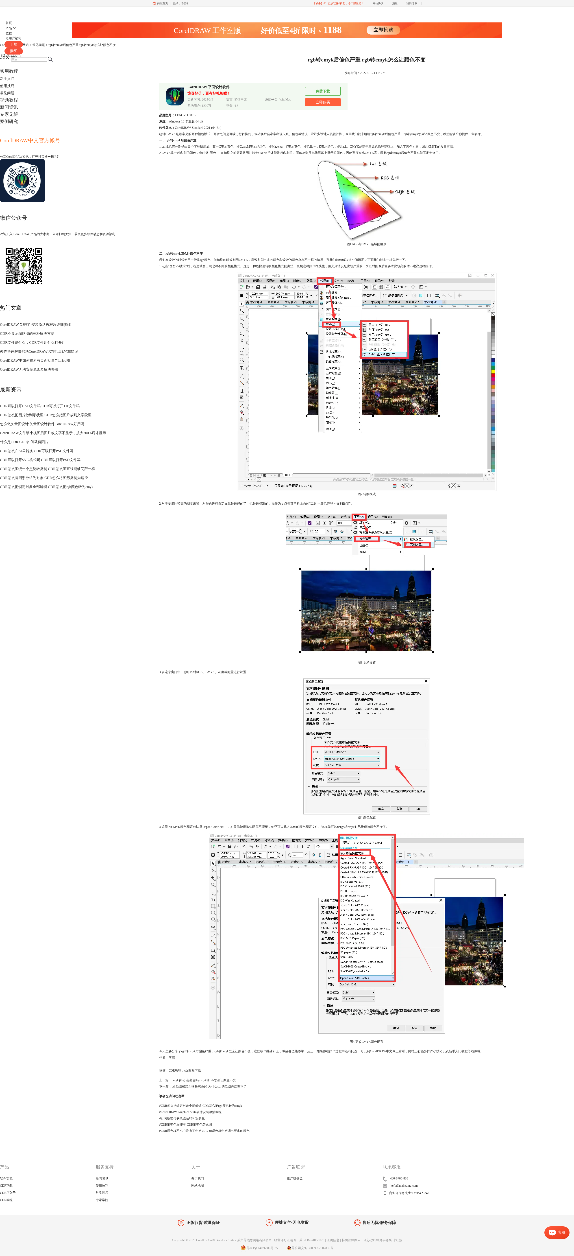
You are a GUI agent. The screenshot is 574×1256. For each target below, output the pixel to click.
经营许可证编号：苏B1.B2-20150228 (299, 1240)
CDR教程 (175, 1070)
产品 (9, 28)
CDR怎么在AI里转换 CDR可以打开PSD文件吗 (36, 451)
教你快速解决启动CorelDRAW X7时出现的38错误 (39, 351)
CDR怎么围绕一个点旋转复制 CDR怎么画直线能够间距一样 (47, 469)
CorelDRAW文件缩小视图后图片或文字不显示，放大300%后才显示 (53, 433)
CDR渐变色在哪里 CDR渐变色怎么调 (185, 1124)
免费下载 (323, 91)
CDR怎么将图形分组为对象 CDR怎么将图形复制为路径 (44, 478)
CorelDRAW (17, 12)
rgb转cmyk (377, 134)
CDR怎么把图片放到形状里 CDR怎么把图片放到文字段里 (45, 415)
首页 (9, 23)
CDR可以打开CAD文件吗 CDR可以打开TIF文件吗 (40, 406)
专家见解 (9, 114)
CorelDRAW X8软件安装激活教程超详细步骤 (35, 324)
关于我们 (197, 1178)
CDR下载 (6, 1185)
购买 (13, 51)
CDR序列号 (8, 1193)
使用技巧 (7, 86)
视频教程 (9, 99)
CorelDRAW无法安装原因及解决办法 (29, 369)
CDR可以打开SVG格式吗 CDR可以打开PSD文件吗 (40, 460)
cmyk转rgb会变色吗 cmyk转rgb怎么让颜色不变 (204, 1080)
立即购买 (323, 102)
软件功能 (6, 1178)
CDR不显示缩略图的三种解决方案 (27, 333)
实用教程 (9, 71)
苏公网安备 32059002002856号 (312, 1248)
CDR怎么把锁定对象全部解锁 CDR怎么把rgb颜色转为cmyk (46, 487)
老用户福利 (13, 38)
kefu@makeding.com (404, 1185)
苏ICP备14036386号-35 (262, 1248)
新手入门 (7, 79)
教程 (9, 33)
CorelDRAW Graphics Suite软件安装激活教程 (190, 1112)
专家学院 (102, 1200)
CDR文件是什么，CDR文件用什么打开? (31, 342)
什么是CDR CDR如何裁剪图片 (24, 442)
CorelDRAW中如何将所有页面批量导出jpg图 (35, 360)
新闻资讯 (9, 107)
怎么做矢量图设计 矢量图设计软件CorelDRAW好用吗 (42, 424)
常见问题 (7, 93)
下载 (13, 44)
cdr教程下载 (192, 1070)
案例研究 (9, 121)
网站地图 (197, 1185)
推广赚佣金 (295, 1178)
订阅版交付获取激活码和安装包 (182, 1118)
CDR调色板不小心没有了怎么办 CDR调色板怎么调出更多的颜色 (204, 1131)
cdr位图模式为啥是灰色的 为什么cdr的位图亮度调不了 (209, 1086)
